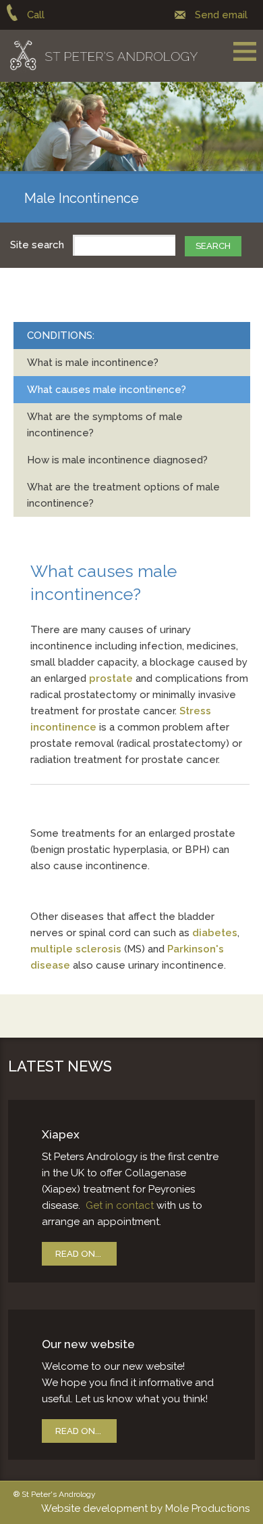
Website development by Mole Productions (145, 1508)
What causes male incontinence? (106, 390)
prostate (111, 678)
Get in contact (120, 1205)
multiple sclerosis (75, 949)
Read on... (79, 1254)
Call (36, 15)
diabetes (214, 933)
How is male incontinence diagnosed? (117, 460)
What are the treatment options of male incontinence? (123, 495)
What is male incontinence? (92, 362)
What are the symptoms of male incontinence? (105, 425)
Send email (221, 15)
